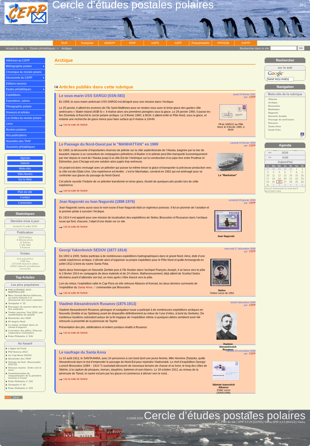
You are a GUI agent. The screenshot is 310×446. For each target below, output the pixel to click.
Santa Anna (85, 287)
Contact (25, 197)
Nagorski (273, 113)
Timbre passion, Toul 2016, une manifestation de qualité (25, 313)
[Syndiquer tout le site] (14, 397)
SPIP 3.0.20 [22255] (250, 422)
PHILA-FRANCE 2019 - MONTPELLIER (20, 291)
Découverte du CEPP (19, 77)
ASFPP (245, 43)
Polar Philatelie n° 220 (20, 381)
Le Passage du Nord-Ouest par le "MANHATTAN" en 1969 (108, 144)
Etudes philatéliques (42, 48)
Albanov (272, 99)
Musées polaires (16, 129)
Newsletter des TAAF (19, 318)
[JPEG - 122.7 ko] (226, 381)
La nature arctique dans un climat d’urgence (23, 326)
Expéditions (13, 95)
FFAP (132, 43)
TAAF (64, 43)
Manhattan (274, 109)
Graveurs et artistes (18, 112)
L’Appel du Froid (17, 348)
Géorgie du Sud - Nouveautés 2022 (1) (24, 363)
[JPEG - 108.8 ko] (220, 287)
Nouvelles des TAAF (18, 141)
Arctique (67, 48)
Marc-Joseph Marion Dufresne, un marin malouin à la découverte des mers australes (25, 297)
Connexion (25, 202)
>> (301, 48)
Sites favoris (24, 174)
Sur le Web (25, 179)
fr (302, 5)
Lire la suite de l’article (76, 124)
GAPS (155, 43)
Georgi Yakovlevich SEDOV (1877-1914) (93, 250)
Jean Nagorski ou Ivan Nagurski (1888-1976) (97, 202)
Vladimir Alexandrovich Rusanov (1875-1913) (97, 304)
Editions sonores (16, 83)
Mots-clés (25, 168)
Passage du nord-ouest (281, 120)
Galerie (25, 163)
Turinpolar (87, 43)
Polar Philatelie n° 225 (20, 388)
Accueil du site (15, 48)
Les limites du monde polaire (24, 118)
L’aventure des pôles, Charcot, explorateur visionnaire (25, 332)
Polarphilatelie (200, 43)
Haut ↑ (301, 422)
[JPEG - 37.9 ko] (233, 121)
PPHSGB (223, 43)
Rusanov (273, 123)
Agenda (25, 158)
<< (269, 152)
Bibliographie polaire (19, 66)
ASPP (178, 43)
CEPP (252, 97)
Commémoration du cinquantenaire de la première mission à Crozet (25, 375)
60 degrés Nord (16, 321)
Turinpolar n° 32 (17, 303)
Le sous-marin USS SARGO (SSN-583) (92, 96)
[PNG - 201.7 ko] (226, 341)
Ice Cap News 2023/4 (20, 355)
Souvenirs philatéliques (20, 146)
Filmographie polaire (19, 106)
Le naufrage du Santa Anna (82, 352)
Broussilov (274, 106)
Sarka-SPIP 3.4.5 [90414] (279, 422)
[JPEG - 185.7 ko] (230, 172)
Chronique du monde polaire (24, 72)
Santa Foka (274, 130)
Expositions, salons (18, 100)
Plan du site (25, 192)
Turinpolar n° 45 (17, 385)
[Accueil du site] (26, 13)
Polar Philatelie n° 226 (20, 336)
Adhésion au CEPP (18, 60)
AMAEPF (109, 43)
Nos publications (16, 135)
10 (301, 136)
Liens (9, 123)
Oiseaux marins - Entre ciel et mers (24, 369)
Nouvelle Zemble (277, 116)
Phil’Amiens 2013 (18, 352)
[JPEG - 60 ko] (228, 233)
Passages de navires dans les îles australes (25, 308)
